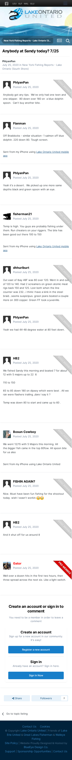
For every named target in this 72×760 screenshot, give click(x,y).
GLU (32, 3)
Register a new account (36, 649)
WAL (26, 3)
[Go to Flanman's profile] (7, 126)
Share (18, 698)
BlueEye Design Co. (36, 747)
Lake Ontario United (33, 730)
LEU (14, 3)
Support (10, 751)
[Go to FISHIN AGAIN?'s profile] (7, 484)
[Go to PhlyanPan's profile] (7, 85)
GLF (20, 3)
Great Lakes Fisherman (38, 734)
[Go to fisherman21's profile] (7, 216)
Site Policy (11, 743)
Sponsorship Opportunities (34, 751)
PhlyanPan (8, 61)
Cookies (45, 726)
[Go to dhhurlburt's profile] (7, 270)
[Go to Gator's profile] (7, 566)
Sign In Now (36, 675)
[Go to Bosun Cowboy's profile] (7, 434)
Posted (26, 87)
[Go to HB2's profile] (7, 360)
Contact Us (29, 726)
